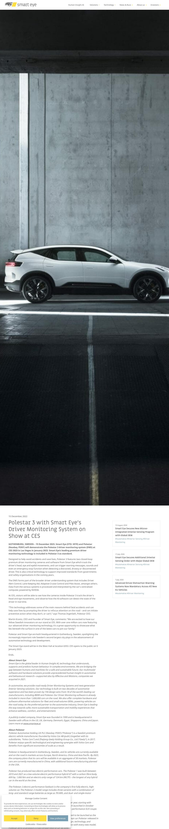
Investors (155, 5)
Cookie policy (30, 824)
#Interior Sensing (135, 539)
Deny (36, 818)
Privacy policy (41, 824)
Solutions (94, 5)
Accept (14, 818)
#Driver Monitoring (135, 593)
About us (141, 5)
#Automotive (121, 539)
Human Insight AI (76, 5)
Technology (109, 5)
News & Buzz (125, 5)
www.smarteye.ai (31, 723)
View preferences (58, 818)
